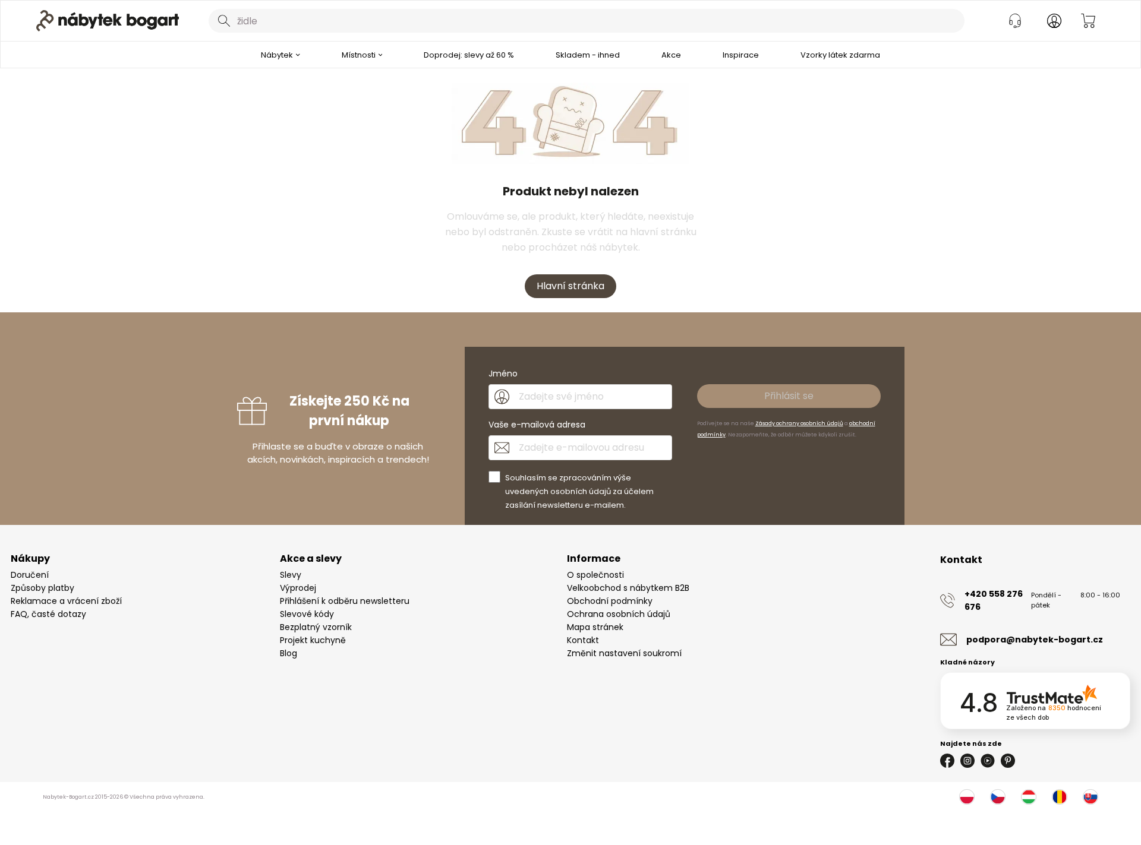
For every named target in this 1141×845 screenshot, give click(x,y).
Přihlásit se (789, 396)
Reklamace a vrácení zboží (66, 601)
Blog (288, 653)
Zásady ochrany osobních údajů (799, 423)
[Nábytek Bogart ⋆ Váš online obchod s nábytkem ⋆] (107, 21)
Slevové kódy (307, 614)
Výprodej (298, 588)
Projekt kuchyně (313, 640)
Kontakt (583, 640)
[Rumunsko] (1059, 797)
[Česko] (998, 797)
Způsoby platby (42, 588)
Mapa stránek (595, 627)
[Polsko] (967, 797)
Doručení (30, 575)
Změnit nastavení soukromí (624, 653)
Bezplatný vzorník (316, 627)
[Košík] (1088, 21)
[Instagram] (967, 761)
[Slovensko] (1090, 797)
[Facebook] (947, 761)
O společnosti (595, 575)
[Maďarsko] (1028, 797)
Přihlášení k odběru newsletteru (344, 601)
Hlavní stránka (570, 286)
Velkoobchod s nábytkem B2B (628, 588)
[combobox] (587, 21)
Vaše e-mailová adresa (536, 425)
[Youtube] (988, 761)
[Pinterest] (1008, 761)
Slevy (290, 575)
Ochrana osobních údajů (618, 614)
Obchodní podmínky (610, 601)
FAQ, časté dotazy (48, 614)
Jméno (503, 373)
